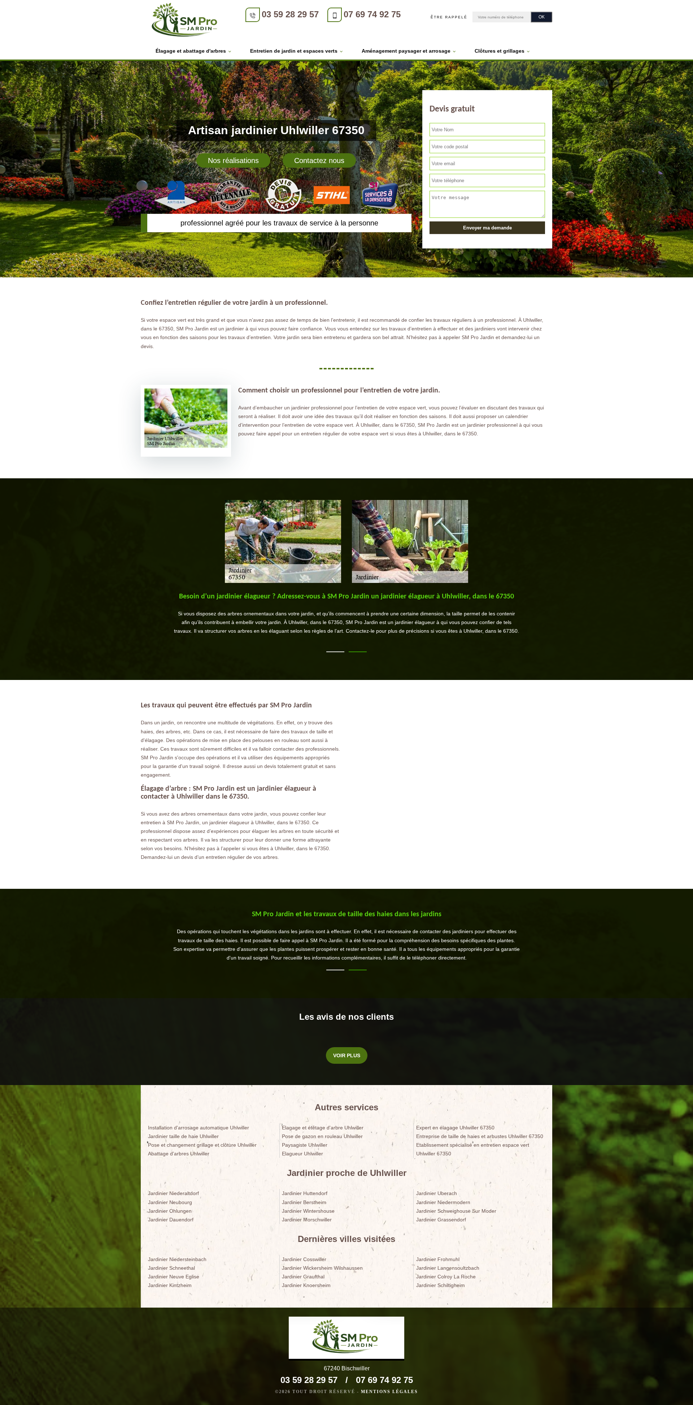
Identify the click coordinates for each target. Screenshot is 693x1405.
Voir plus (346, 1055)
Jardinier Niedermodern (443, 1202)
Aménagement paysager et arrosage (406, 51)
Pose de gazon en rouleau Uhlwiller (322, 1136)
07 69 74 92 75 (372, 14)
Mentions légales (389, 1391)
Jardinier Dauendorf (170, 1219)
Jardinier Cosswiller (304, 1259)
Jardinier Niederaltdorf (173, 1193)
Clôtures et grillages (499, 51)
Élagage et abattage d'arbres (191, 51)
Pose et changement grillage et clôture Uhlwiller (202, 1145)
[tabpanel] (346, 621)
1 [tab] (335, 651)
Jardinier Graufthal (303, 1276)
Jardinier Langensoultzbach (447, 1268)
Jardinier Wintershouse (308, 1211)
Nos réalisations (233, 160)
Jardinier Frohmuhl (437, 1259)
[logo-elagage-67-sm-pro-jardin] (186, 21)
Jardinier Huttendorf (304, 1193)
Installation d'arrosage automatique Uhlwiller (198, 1127)
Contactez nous (319, 160)
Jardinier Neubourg (170, 1202)
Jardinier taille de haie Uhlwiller (183, 1136)
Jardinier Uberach (436, 1193)
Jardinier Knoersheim (306, 1285)
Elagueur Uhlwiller (302, 1153)
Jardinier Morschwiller (307, 1219)
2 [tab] (358, 651)
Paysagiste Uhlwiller (304, 1145)
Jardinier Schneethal (171, 1268)
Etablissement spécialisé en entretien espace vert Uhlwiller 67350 (472, 1149)
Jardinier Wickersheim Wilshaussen (322, 1268)
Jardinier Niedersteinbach (177, 1259)
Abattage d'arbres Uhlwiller (178, 1153)
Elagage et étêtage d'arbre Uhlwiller (322, 1127)
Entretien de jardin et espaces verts (293, 51)
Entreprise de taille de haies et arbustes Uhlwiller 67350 (479, 1136)
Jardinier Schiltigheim (440, 1285)
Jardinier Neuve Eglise (173, 1276)
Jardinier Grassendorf (441, 1219)
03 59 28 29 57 (290, 14)
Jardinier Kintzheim (170, 1285)
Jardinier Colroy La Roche (446, 1276)
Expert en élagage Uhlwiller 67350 (455, 1127)
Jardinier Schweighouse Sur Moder (456, 1211)
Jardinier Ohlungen (170, 1211)
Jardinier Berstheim (304, 1202)
